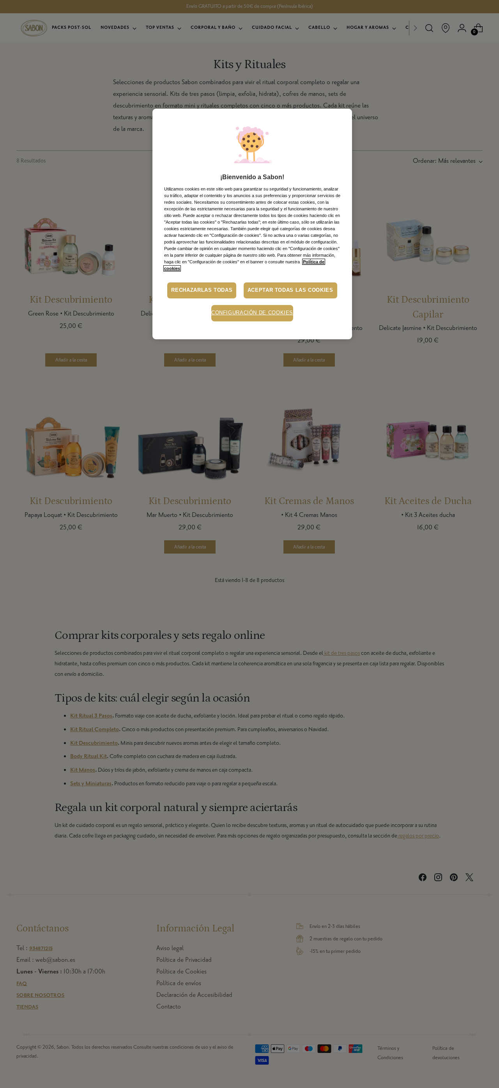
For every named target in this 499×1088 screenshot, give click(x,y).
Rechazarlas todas (201, 290)
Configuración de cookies (252, 313)
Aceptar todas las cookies (290, 290)
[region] (252, 224)
